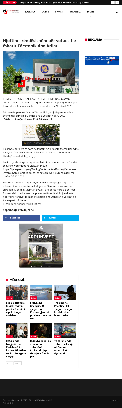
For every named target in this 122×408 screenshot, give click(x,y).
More (90, 11)
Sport (59, 11)
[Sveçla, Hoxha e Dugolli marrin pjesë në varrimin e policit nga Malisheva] (17, 292)
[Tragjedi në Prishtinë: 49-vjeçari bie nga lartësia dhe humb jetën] (65, 292)
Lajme (45, 11)
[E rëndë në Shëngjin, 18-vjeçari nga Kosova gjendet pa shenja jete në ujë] (41, 292)
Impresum (114, 400)
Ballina (30, 11)
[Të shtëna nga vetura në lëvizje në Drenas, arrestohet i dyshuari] (65, 330)
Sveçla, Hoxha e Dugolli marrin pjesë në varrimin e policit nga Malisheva (56, 2)
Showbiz (75, 11)
